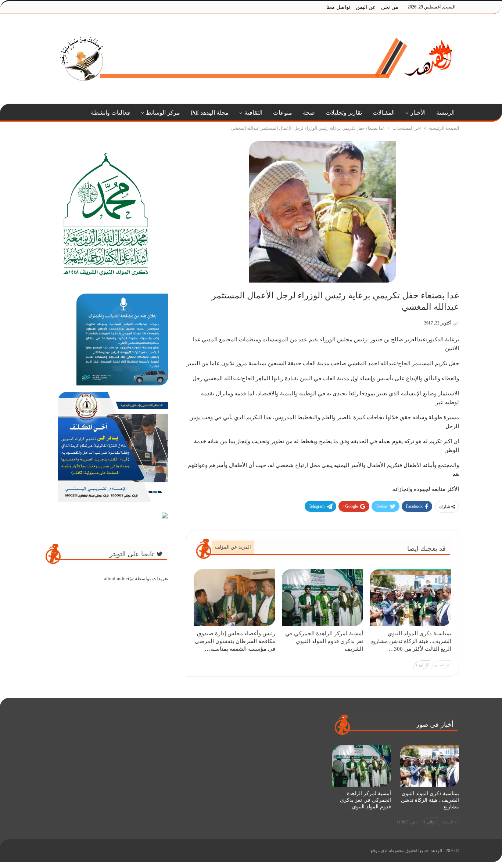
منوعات (282, 112)
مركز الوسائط (163, 112)
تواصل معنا (338, 7)
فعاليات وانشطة (110, 112)
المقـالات (384, 112)
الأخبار (418, 112)
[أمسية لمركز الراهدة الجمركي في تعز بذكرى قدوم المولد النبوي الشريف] (322, 597)
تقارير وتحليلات (344, 112)
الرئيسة (445, 112)
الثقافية (253, 112)
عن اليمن (366, 7)
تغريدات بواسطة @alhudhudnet (136, 578)
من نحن (389, 7)
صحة (309, 112)
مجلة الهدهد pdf (210, 112)
